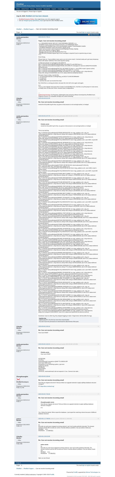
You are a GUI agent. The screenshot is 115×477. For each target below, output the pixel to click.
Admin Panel (25, 9)
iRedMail (20, 4)
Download (39, 9)
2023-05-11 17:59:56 (44, 418)
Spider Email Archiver (44, 94)
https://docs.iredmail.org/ (47, 386)
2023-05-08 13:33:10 (44, 326)
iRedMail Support (29, 29)
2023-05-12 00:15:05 (44, 436)
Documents (47, 9)
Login (71, 9)
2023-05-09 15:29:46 (44, 376)
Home (18, 9)
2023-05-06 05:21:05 (44, 98)
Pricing (32, 9)
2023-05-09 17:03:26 (44, 394)
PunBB (76, 472)
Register (66, 9)
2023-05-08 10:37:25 (44, 116)
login (83, 32)
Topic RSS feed (94, 34)
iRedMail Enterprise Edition (26, 19)
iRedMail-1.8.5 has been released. (37, 16)
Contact (60, 9)
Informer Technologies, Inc (93, 472)
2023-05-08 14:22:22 (44, 344)
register (88, 32)
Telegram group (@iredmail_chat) (33, 20)
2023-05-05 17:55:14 (44, 37)
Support (54, 9)
